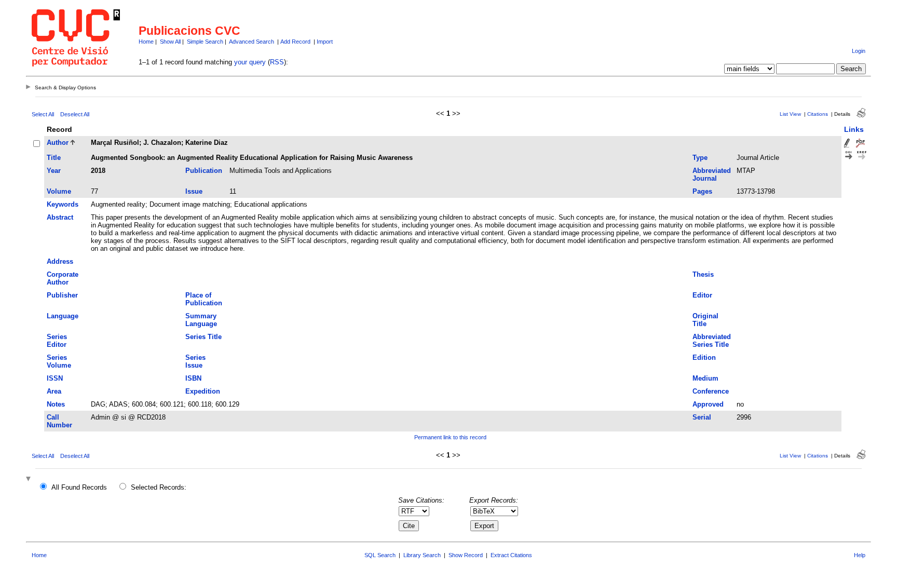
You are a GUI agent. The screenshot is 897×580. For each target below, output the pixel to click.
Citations (817, 114)
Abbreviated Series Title (711, 340)
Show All (170, 41)
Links (854, 129)
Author (58, 142)
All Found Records (79, 487)
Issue (193, 191)
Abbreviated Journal (711, 174)
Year (54, 170)
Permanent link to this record (450, 437)
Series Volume (59, 361)
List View (790, 114)
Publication (203, 170)
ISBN (193, 378)
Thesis (703, 274)
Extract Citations (511, 555)
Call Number (59, 421)
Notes (56, 404)
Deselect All (74, 114)
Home (146, 41)
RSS (277, 62)
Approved (708, 404)
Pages (702, 191)
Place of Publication (203, 299)
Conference (710, 391)
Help (859, 555)
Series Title (203, 337)
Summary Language (201, 320)
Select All (43, 114)
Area (54, 391)
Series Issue (195, 361)
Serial (701, 417)
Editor (702, 295)
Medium (705, 378)
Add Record (295, 41)
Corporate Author (62, 278)
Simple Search (205, 41)
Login (858, 51)
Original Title (705, 320)
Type (700, 157)
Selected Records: (158, 487)
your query (250, 62)
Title (54, 157)
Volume (59, 191)
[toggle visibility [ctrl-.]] (29, 479)
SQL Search (380, 555)
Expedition (202, 391)
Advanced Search (251, 41)
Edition (704, 357)
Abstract (60, 217)
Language (62, 316)
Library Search (422, 555)
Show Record (465, 555)
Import (325, 41)
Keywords (62, 204)
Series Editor (57, 340)
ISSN (55, 378)
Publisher (62, 295)
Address (60, 261)
